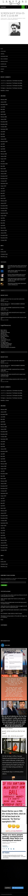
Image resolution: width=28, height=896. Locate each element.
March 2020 (3, 151)
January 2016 (3, 232)
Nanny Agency (4, 330)
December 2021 (4, 121)
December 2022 (4, 104)
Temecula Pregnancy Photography (8, 347)
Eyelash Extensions (5, 336)
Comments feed (4, 254)
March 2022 (3, 114)
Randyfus (3, 90)
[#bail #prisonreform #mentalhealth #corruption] (14, 793)
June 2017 (3, 190)
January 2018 (3, 173)
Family (2, 71)
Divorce (2, 69)
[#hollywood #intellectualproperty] (14, 820)
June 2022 (3, 106)
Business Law (3, 63)
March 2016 (3, 227)
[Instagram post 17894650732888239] (14, 740)
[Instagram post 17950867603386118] (14, 767)
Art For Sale (3, 341)
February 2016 (4, 230)
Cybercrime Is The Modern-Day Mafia (14, 80)
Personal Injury (4, 61)
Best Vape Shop (4, 335)
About (7, 90)
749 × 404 (10, 18)
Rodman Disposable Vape (6, 344)
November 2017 (4, 178)
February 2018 (4, 171)
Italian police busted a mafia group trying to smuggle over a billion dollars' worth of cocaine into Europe (17, 280)
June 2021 (3, 131)
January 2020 (3, 156)
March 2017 (3, 198)
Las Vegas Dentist (4, 342)
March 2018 (3, 168)
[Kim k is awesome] (14, 688)
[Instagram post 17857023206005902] (14, 846)
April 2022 (3, 111)
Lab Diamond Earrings (5, 332)
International (4, 66)
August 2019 (3, 158)
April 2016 (3, 225)
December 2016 (4, 205)
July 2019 (3, 161)
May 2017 (3, 193)
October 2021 (4, 126)
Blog (2, 48)
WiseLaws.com (4, 331)
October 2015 (4, 240)
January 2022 (3, 119)
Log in (2, 249)
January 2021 (3, 139)
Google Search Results (5, 339)
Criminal (2, 53)
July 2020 (3, 144)
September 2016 (4, 213)
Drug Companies (4, 58)
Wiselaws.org (3, 333)
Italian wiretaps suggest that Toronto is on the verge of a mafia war (17, 271)
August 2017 (3, 186)
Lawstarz (3, 7)
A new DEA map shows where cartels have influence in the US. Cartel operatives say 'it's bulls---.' (17, 267)
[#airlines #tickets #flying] (14, 661)
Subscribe (4, 585)
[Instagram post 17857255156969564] (14, 873)
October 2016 (4, 210)
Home (2, 619)
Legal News (3, 51)
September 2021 (4, 129)
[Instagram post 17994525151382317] (14, 714)
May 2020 (3, 146)
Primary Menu (26, 7)
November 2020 (4, 141)
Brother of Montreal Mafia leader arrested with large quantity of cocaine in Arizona (16, 275)
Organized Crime (4, 56)
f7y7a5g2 (3, 88)
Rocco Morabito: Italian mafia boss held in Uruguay (11, 613)
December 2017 (4, 176)
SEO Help (3, 337)
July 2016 (3, 218)
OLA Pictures (3, 338)
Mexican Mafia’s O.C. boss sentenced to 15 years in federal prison (13, 19)
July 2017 (3, 188)
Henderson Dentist (5, 346)
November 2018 (4, 163)
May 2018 (3, 166)
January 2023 (3, 102)
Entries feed (3, 251)
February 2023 (4, 99)
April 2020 (3, 148)
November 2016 (4, 208)
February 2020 (4, 153)
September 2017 (4, 183)
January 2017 (3, 203)
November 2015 (4, 237)
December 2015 (4, 235)
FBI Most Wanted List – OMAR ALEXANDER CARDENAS (13, 303)
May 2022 (3, 109)
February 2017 (4, 200)
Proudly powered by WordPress (6, 894)
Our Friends (4, 625)
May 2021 (3, 134)
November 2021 (4, 124)
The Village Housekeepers (6, 343)
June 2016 (3, 220)
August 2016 (3, 215)
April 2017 (3, 195)
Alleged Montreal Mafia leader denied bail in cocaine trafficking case (17, 284)
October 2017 (4, 181)
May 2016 (3, 223)
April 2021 (3, 136)
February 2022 (4, 116)
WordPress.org (4, 256)
